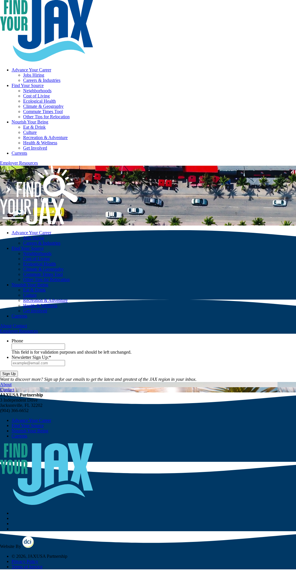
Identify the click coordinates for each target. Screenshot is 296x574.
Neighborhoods (37, 90)
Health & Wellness (40, 142)
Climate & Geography (43, 106)
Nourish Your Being (30, 121)
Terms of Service (27, 566)
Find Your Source (28, 85)
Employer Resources (19, 162)
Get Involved (35, 147)
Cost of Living (36, 95)
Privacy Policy (25, 561)
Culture (30, 132)
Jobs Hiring (33, 75)
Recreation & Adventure (45, 137)
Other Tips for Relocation (46, 116)
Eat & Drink (34, 127)
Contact (20, 325)
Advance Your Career (31, 69)
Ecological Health (39, 101)
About (6, 325)
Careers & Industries (41, 80)
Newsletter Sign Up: (31, 357)
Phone (17, 340)
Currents (19, 153)
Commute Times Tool (43, 111)
